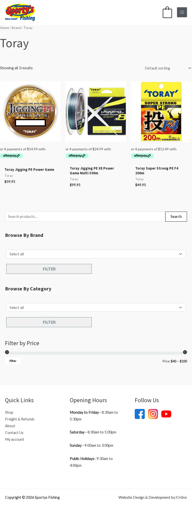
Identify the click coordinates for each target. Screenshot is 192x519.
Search (176, 216)
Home (4, 28)
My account (14, 439)
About (10, 426)
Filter (49, 268)
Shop (9, 412)
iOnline (181, 497)
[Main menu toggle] (182, 12)
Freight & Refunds (19, 419)
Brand (16, 28)
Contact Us (14, 432)
